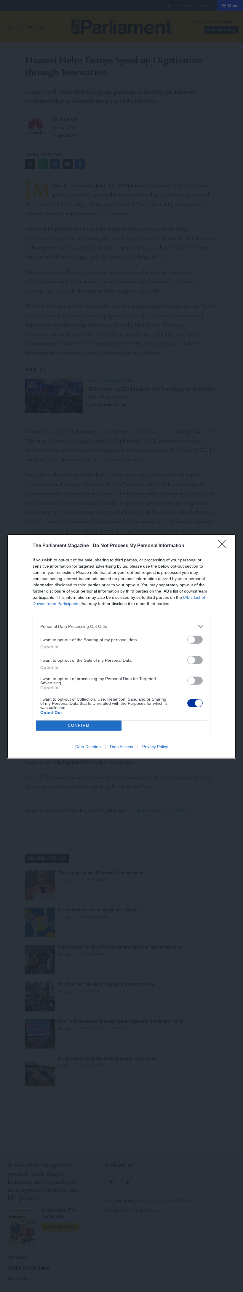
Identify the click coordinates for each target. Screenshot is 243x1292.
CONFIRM (79, 725)
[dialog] (121, 646)
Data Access (121, 746)
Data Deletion (88, 746)
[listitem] (121, 626)
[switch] (195, 640)
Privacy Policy (155, 746)
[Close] (224, 546)
